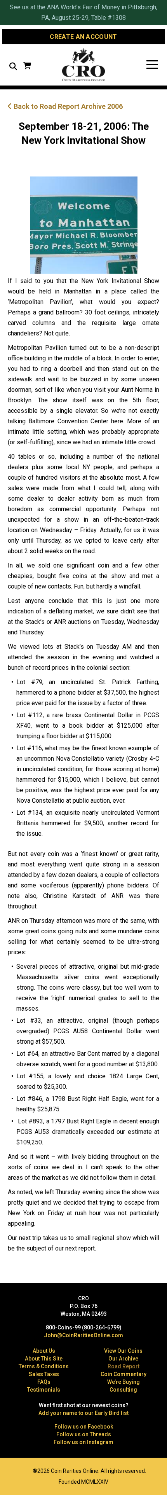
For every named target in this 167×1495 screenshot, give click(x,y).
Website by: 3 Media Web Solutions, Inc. (12, 1470)
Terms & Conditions (44, 1366)
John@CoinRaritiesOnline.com (83, 1335)
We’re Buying (123, 1382)
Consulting (123, 1390)
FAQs (43, 1382)
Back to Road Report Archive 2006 (67, 106)
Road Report (123, 1366)
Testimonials (43, 1390)
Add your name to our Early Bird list (83, 1413)
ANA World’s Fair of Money (83, 7)
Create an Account (83, 36)
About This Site (44, 1358)
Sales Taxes (44, 1374)
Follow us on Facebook (83, 1426)
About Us (44, 1351)
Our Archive (123, 1358)
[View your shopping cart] (27, 67)
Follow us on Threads (83, 1434)
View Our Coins (123, 1351)
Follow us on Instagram (83, 1442)
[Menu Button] (152, 65)
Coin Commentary (123, 1374)
